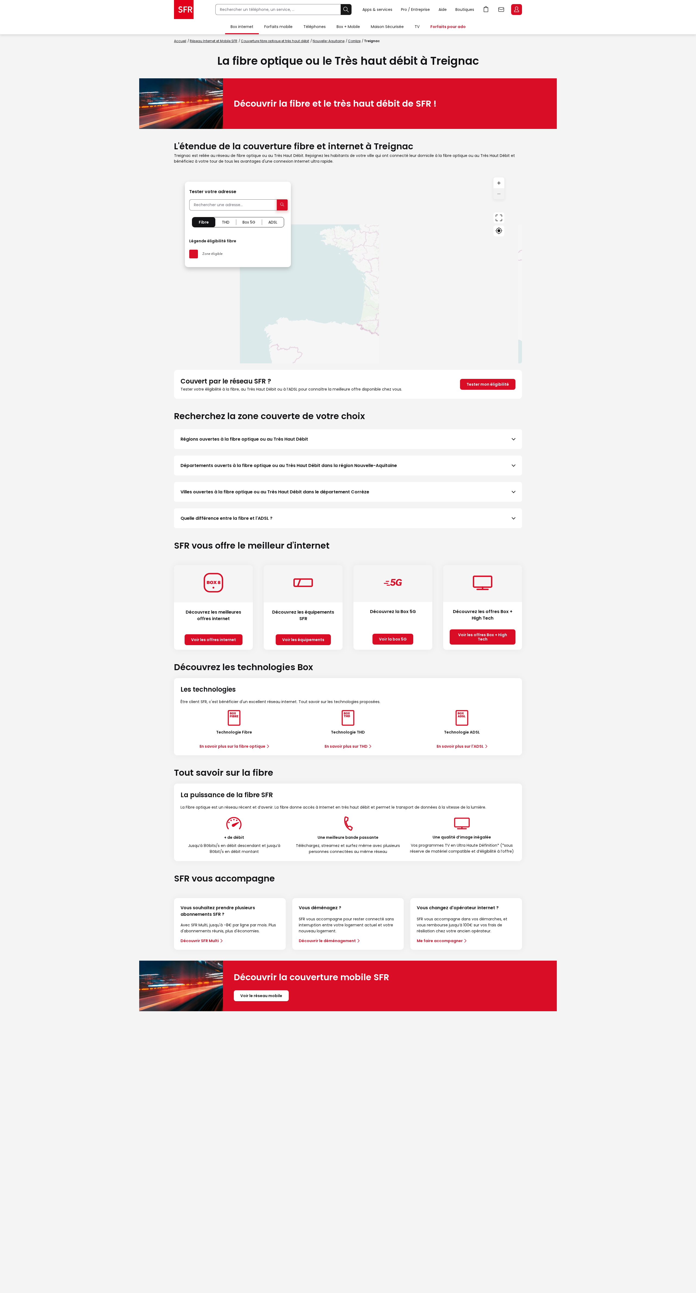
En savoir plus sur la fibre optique (232, 746)
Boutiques (464, 9)
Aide (443, 9)
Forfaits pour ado (448, 26)
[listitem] (348, 439)
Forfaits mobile (278, 26)
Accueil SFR (184, 9)
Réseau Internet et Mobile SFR (213, 41)
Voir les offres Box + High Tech (482, 637)
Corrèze (354, 41)
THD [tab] (225, 222)
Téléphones (314, 26)
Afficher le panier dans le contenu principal (486, 9)
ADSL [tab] (272, 222)
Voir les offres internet (213, 639)
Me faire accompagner (440, 940)
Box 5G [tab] (249, 222)
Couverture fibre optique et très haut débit (275, 41)
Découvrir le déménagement (327, 940)
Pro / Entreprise (415, 9)
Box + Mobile (348, 26)
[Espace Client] (516, 10)
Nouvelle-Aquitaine (328, 41)
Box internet (242, 26)
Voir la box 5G (393, 639)
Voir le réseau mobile (261, 995)
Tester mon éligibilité (488, 384)
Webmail (501, 9)
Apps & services (377, 9)
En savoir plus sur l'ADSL (460, 746)
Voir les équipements (303, 639)
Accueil (180, 41)
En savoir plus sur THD (346, 746)
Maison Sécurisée (387, 26)
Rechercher (346, 9)
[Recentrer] (498, 217)
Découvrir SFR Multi (200, 940)
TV (417, 26)
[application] (348, 267)
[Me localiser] (498, 230)
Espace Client (517, 10)
